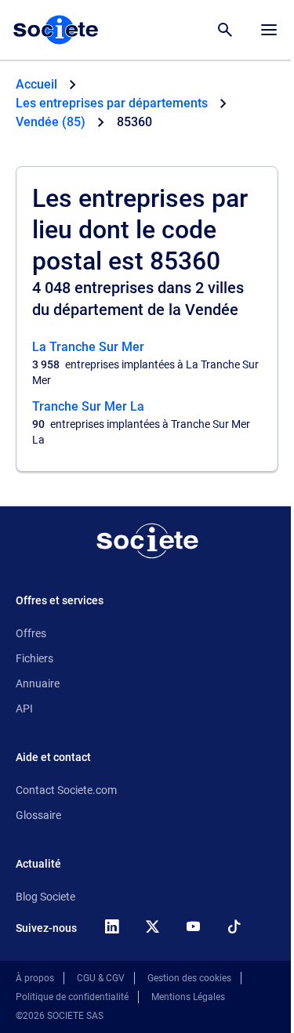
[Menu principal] (268, 29)
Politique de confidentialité (72, 996)
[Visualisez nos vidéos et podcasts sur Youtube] (193, 926)
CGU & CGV (101, 978)
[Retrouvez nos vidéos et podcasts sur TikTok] (233, 926)
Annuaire (38, 683)
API (24, 708)
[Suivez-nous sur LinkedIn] (111, 926)
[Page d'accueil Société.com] (56, 29)
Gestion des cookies (189, 978)
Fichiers (34, 658)
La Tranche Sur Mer (88, 346)
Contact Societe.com (66, 790)
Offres (31, 633)
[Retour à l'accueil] (147, 541)
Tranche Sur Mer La (88, 406)
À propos (35, 978)
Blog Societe (45, 896)
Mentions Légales (188, 996)
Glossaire (38, 815)
